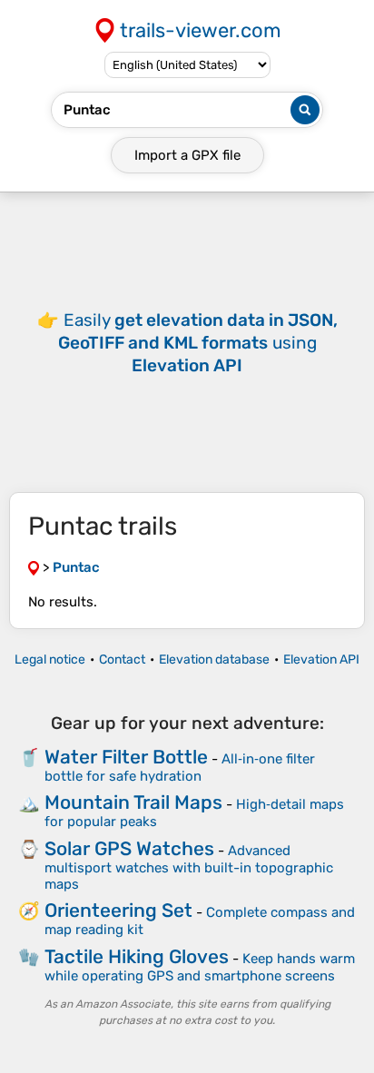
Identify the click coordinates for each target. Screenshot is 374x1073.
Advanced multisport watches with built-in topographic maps (188, 867)
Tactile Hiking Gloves (136, 956)
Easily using (198, 343)
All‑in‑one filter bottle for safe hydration (179, 767)
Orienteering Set (118, 910)
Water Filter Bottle (126, 756)
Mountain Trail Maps (133, 802)
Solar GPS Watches (129, 848)
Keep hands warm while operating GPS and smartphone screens (199, 967)
